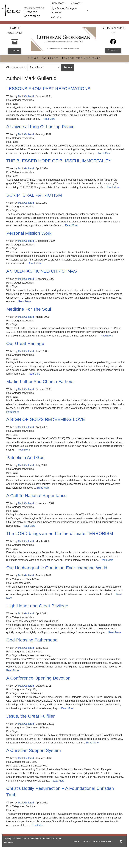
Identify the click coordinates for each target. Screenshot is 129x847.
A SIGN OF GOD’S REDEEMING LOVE (45, 419)
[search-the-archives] (14, 43)
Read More (49, 118)
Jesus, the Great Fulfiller (30, 716)
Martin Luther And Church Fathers (39, 381)
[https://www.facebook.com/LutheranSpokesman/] (121, 841)
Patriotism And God (25, 457)
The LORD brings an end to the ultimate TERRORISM (59, 533)
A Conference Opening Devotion (38, 678)
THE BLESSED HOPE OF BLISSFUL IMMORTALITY (58, 160)
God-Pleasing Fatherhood (32, 640)
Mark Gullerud (26, 96)
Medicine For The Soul (28, 309)
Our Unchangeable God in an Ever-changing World (56, 567)
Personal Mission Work (28, 233)
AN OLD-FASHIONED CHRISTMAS (41, 271)
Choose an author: (16, 67)
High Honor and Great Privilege (37, 605)
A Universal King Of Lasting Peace (40, 126)
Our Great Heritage (25, 343)
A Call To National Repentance (36, 495)
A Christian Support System (33, 750)
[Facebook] (113, 43)
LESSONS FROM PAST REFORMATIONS (48, 88)
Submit (67, 67)
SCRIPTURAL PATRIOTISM (34, 195)
